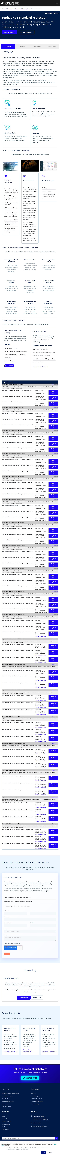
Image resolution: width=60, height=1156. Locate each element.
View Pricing (9, 366)
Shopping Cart (6, 1124)
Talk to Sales (37, 997)
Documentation (52, 46)
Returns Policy (35, 1104)
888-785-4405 (31, 1078)
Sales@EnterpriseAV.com (40, 1126)
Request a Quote (6, 1121)
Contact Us (5, 1119)
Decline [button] (50, 1152)
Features (22, 46)
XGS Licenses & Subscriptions (22, 9)
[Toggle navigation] (57, 3)
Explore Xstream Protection (40, 367)
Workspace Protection (8, 1101)
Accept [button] (43, 1152)
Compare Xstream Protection (28, 1050)
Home (4, 9)
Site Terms (5, 1127)
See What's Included (26, 32)
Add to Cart (54, 392)
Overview (8, 46)
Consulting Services (36, 1098)
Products (9, 9)
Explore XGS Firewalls (10, 1051)
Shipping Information (37, 1101)
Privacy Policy (5, 1129)
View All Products (6, 1106)
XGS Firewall (5, 1098)
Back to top (55, 384)
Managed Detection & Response (10, 1093)
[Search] (56, 1138)
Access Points (5, 1104)
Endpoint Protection (7, 1096)
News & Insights (35, 1096)
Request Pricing (23, 997)
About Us (33, 1093)
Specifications (37, 46)
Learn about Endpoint (48, 1051)
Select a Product (9, 32)
